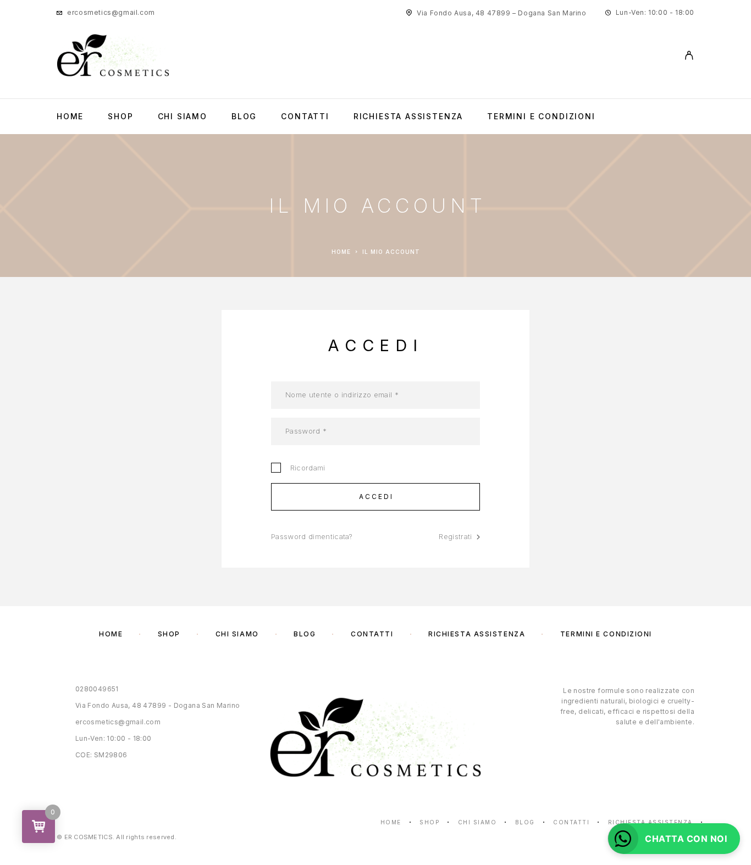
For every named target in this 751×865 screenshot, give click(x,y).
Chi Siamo (182, 116)
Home (70, 116)
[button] (674, 838)
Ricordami (305, 467)
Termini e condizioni (541, 116)
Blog (244, 116)
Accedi (376, 496)
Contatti (305, 116)
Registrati (455, 536)
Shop (120, 116)
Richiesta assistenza (408, 116)
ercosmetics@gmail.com (111, 12)
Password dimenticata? (311, 536)
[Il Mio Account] (689, 55)
